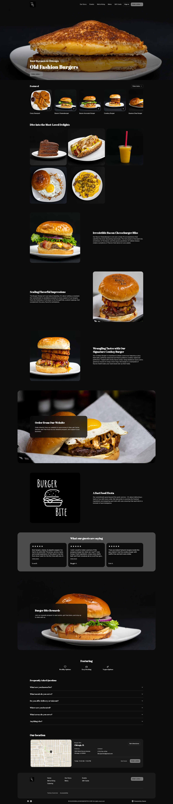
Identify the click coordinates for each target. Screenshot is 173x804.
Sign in (126, 4)
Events (91, 4)
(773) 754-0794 (102, 751)
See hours (124, 761)
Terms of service (52, 793)
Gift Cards (118, 4)
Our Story (83, 4)
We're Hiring (101, 4)
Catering (50, 783)
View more (35, 559)
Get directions (134, 744)
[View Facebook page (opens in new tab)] (28, 801)
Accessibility (64, 793)
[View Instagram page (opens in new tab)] (31, 801)
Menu (110, 4)
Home (49, 778)
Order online (135, 761)
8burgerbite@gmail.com (105, 754)
